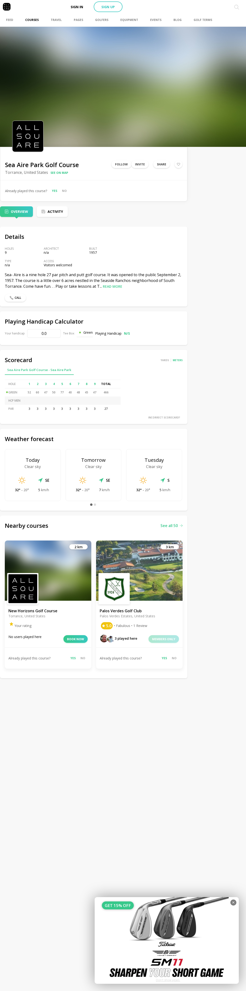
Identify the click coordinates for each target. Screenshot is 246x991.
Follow (121, 164)
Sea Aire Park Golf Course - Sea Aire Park (39, 370)
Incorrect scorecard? (164, 417)
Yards (165, 360)
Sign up (108, 7)
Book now (75, 639)
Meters (178, 360)
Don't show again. (168, 980)
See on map (59, 173)
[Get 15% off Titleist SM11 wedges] (167, 940)
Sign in (77, 7)
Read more (112, 286)
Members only (163, 639)
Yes (54, 191)
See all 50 (169, 525)
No (64, 191)
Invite (140, 164)
